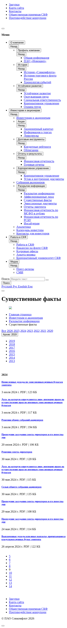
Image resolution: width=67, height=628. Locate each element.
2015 (12, 354)
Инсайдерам (31, 223)
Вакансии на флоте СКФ (32, 247)
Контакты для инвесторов (32, 233)
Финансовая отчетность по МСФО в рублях (41, 212)
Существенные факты (38, 200)
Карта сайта (16, 7)
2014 (12, 357)
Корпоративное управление (41, 103)
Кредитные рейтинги (37, 146)
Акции (21, 121)
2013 (12, 361)
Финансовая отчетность (39, 161)
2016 (12, 351)
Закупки (14, 4)
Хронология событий (37, 82)
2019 (12, 341)
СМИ (19, 272)
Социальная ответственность (42, 100)
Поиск (5, 278)
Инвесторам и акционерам (25, 110)
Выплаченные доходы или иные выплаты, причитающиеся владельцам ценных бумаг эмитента (33, 538)
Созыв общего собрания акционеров (21, 486)
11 (10, 576)
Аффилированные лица (39, 196)
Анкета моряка (25, 254)
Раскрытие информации (31, 186)
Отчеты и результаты (30, 153)
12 (10, 579)
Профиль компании (29, 50)
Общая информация (36, 57)
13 (10, 582)
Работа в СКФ (18, 237)
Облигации (31, 150)
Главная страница (20, 314)
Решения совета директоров (16, 451)
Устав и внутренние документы (44, 179)
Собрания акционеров (30, 182)
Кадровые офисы (27, 251)
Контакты (15, 11)
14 (10, 586)
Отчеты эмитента (35, 206)
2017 (12, 347)
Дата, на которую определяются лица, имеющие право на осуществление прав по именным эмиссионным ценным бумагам (32, 402)
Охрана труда (32, 106)
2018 (12, 344)
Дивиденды (31, 135)
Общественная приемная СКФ (28, 14)
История (22, 64)
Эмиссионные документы (40, 203)
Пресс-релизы (25, 269)
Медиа (14, 261)
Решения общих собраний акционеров (22, 420)
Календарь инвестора (30, 230)
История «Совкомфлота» (39, 72)
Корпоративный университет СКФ (38, 258)
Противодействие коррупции (27, 17)
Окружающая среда (36, 96)
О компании (17, 42)
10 (10, 572)
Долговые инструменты (31, 139)
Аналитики (23, 226)
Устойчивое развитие (30, 86)
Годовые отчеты (34, 164)
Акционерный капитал (38, 128)
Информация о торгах (38, 132)
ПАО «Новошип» (35, 61)
